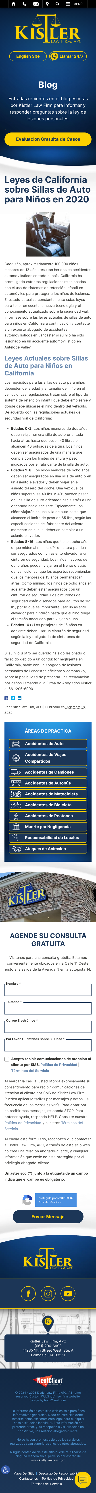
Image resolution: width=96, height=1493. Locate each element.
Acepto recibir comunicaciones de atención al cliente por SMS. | (51, 1065)
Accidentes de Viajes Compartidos (45, 758)
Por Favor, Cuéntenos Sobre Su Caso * (35, 1039)
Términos (56, 1202)
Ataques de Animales (45, 848)
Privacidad (44, 1202)
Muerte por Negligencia (48, 826)
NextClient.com (55, 1400)
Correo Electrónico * (22, 1020)
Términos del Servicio (30, 1070)
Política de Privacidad (58, 1064)
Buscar (57, 4)
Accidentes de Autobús (48, 783)
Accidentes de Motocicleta (51, 794)
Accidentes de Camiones (49, 772)
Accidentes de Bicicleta (48, 805)
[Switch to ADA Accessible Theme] (5, 1469)
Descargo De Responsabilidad (61, 1473)
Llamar (24, 4)
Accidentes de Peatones (49, 815)
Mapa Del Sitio (23, 1473)
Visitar (47, 4)
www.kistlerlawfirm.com (48, 1460)
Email (36, 4)
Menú (78, 4)
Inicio (13, 4)
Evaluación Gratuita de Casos (48, 139)
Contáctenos (28, 1478)
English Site (28, 55)
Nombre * (13, 983)
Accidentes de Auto (44, 743)
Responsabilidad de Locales (52, 837)
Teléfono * (14, 1002)
